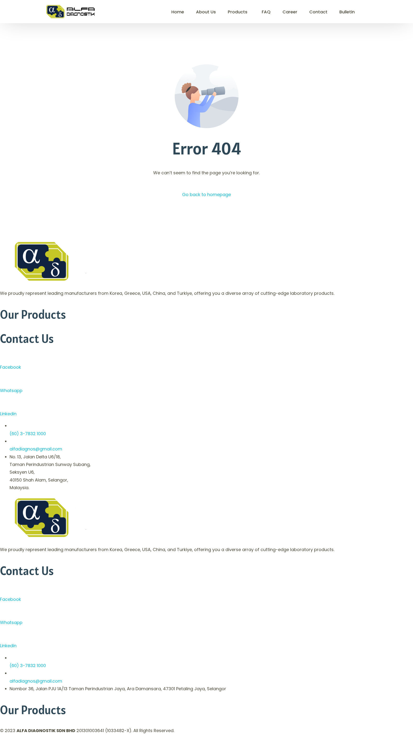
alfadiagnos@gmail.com (36, 449)
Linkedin (8, 414)
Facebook (10, 367)
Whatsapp (11, 391)
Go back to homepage (206, 194)
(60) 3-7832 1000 (28, 434)
